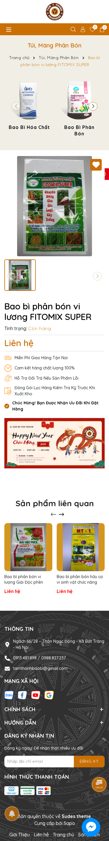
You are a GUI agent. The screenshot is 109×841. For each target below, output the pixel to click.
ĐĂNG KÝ (89, 761)
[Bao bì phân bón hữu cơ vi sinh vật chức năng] (81, 547)
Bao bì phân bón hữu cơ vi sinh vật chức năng (80, 579)
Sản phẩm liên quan (54, 503)
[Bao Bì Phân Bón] (79, 108)
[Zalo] (9, 694)
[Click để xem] (54, 206)
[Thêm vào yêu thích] (96, 165)
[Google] (49, 694)
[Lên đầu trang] (97, 806)
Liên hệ (41, 835)
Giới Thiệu (19, 835)
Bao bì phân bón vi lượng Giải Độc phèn (23, 579)
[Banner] (54, 442)
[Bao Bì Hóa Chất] (29, 105)
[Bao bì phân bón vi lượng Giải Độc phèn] (28, 547)
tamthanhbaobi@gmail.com (40, 668)
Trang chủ (63, 835)
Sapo (69, 823)
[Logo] (54, 11)
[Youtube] (35, 694)
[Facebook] (22, 694)
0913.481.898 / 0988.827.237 (39, 658)
